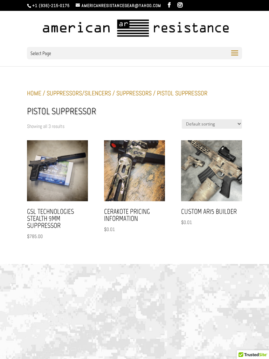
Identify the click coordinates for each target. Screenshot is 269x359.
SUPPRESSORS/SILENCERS (79, 93)
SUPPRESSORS (134, 93)
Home (34, 93)
